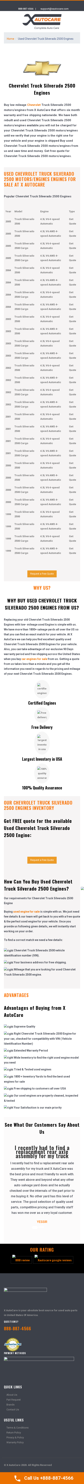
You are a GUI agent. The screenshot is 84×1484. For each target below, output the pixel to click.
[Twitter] (39, 3)
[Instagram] (45, 3)
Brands (10, 1404)
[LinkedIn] (52, 3)
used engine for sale (26, 911)
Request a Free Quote (42, 573)
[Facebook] (32, 3)
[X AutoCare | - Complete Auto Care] (42, 21)
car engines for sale (34, 659)
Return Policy (13, 1432)
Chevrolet (34, 105)
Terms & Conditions (17, 1427)
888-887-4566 (25, 8)
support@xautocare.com (54, 8)
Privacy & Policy (15, 1437)
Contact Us (12, 1409)
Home (10, 38)
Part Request (13, 1399)
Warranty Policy (15, 1442)
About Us (11, 1394)
